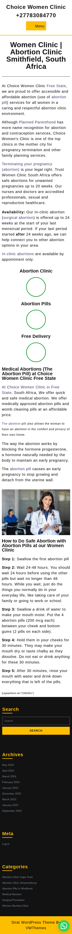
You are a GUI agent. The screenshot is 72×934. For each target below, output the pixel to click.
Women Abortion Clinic (15, 905)
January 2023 (10, 805)
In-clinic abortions (18, 254)
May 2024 (8, 764)
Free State (56, 86)
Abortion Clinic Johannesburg (19, 882)
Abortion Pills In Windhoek (17, 888)
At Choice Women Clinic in (26, 387)
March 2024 (9, 776)
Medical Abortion (12, 894)
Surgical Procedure (13, 899)
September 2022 (12, 810)
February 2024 (11, 782)
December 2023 (11, 793)
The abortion (11, 423)
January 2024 (10, 787)
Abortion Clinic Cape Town (17, 877)
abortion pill (20, 469)
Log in (5, 843)
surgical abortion (18, 218)
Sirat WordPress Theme (33, 922)
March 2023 (9, 799)
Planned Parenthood (37, 122)
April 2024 (8, 770)
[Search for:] (36, 722)
